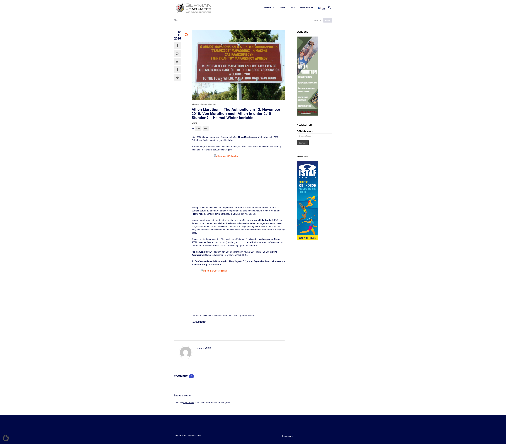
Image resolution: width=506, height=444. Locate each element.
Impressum (287, 435)
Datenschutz (306, 7)
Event (194, 122)
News (282, 7)
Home (315, 20)
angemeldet (188, 402)
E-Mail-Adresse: (305, 131)
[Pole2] (307, 114)
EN (323, 8)
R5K (293, 7)
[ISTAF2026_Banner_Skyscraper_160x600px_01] (307, 239)
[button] (6, 438)
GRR (198, 128)
